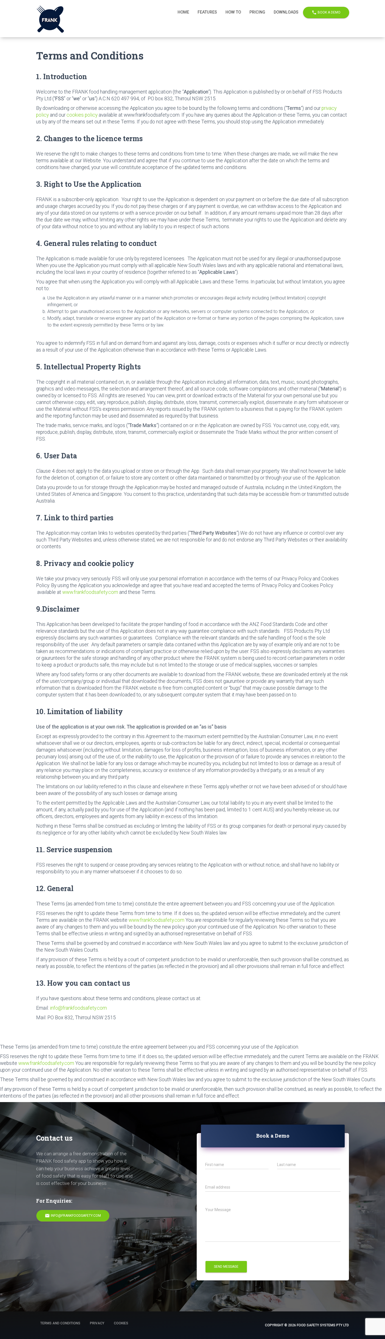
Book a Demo (326, 12)
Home (183, 12)
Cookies (121, 1323)
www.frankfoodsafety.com (90, 592)
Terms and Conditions (60, 1323)
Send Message (226, 1267)
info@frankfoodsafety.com (78, 1008)
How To (233, 12)
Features (207, 12)
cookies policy (82, 115)
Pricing (257, 12)
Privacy (97, 1323)
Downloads (286, 12)
